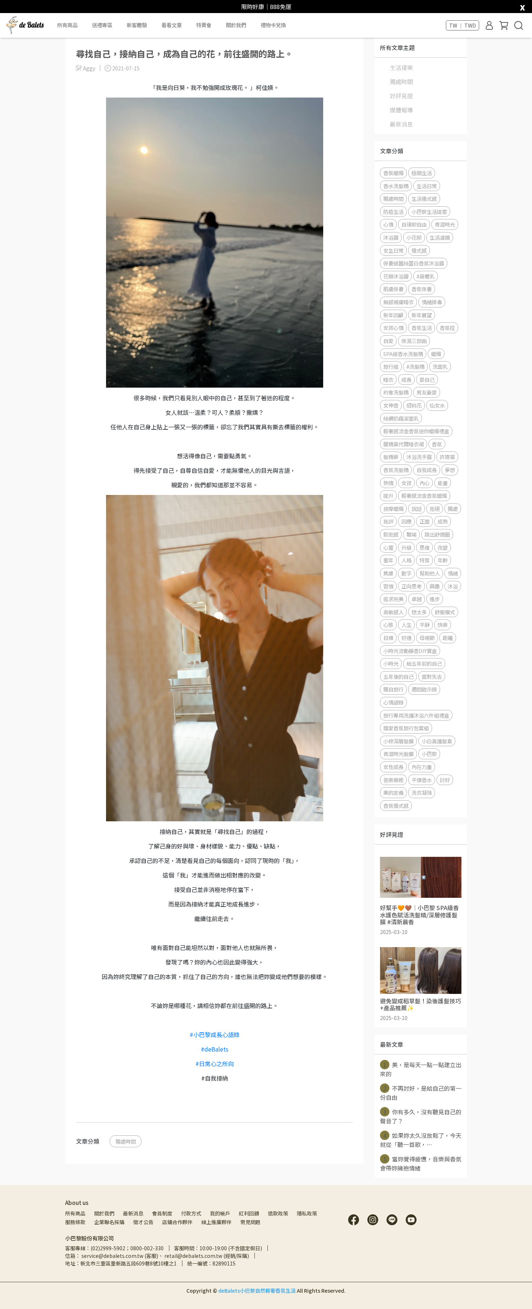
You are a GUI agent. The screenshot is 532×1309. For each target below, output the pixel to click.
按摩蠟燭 (393, 508)
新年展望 (421, 315)
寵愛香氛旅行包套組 (406, 728)
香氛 (437, 444)
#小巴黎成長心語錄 (215, 1034)
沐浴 (453, 586)
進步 (435, 599)
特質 (424, 560)
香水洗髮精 (396, 186)
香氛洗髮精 (396, 470)
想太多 (419, 612)
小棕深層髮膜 (398, 741)
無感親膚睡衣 (398, 302)
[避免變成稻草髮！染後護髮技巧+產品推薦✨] (420, 970)
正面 (424, 521)
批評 (388, 521)
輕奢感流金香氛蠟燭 (424, 495)
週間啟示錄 (424, 689)
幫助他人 (429, 573)
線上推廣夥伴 (216, 1222)
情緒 (453, 573)
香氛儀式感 (396, 805)
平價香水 (421, 780)
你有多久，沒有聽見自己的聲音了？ (420, 1116)
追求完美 (393, 599)
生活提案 (401, 67)
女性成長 (393, 767)
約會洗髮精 (396, 392)
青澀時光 (445, 224)
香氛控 (447, 327)
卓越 (416, 599)
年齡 (443, 560)
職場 (411, 534)
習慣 (388, 586)
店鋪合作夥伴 (177, 1222)
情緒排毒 (432, 302)
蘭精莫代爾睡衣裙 (403, 444)
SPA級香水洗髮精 (403, 354)
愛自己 (427, 379)
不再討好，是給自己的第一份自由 (420, 1093)
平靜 (424, 624)
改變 (443, 547)
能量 (443, 483)
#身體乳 (426, 276)
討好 (445, 780)
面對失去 (432, 676)
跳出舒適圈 (437, 534)
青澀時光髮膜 (398, 753)
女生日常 (393, 250)
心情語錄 (393, 702)
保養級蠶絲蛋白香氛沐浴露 (413, 263)
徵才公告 (143, 1222)
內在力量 (421, 767)
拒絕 (435, 508)
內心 (424, 483)
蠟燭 (436, 354)
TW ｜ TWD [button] (462, 25)
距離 (448, 637)
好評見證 (401, 95)
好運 (406, 637)
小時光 (390, 663)
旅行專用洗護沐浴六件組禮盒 (416, 715)
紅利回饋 (249, 1213)
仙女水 (437, 405)
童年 (388, 560)
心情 (388, 224)
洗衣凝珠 (421, 792)
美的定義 (393, 792)
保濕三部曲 (414, 340)
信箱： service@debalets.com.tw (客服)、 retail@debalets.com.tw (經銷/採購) (157, 1255)
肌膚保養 (393, 289)
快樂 (443, 624)
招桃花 (414, 405)
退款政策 (278, 1213)
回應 (406, 521)
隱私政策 (307, 1213)
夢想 (450, 470)
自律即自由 (414, 224)
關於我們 (104, 1213)
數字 (406, 573)
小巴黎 (429, 753)
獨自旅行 (393, 689)
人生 (406, 624)
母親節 (427, 637)
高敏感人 (393, 612)
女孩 (406, 483)
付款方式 (191, 1213)
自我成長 (427, 470)
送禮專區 (102, 25)
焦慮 (388, 573)
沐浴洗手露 (419, 457)
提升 (388, 495)
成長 (406, 379)
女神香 (390, 405)
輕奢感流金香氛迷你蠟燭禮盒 (416, 431)
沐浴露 (390, 237)
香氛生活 (421, 327)
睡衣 (388, 379)
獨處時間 (125, 1141)
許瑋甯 (447, 457)
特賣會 (203, 25)
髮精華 (390, 457)
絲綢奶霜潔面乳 (401, 418)
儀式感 (419, 250)
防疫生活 (393, 211)
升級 (406, 547)
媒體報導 (401, 110)
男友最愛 (427, 392)
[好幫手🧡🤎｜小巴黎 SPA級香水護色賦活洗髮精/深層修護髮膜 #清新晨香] (420, 877)
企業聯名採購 (109, 1222)
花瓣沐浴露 (396, 276)
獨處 (453, 508)
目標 (388, 637)
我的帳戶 (220, 1213)
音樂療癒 (393, 780)
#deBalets (214, 1049)
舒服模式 (445, 612)
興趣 (435, 586)
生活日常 (427, 186)
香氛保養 (421, 289)
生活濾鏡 (440, 237)
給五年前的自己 (424, 663)
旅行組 (390, 366)
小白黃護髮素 (437, 741)
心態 (388, 624)
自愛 (388, 340)
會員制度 (162, 1213)
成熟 (443, 521)
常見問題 (250, 1222)
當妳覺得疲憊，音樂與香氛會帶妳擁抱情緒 (420, 1163)
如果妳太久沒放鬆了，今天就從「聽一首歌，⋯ (420, 1140)
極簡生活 (421, 173)
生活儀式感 (424, 198)
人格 (406, 560)
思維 (424, 547)
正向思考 (411, 586)
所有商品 (75, 1213)
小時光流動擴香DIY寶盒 (410, 650)
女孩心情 (393, 327)
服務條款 (75, 1222)
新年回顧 (393, 315)
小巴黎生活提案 (429, 211)
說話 (416, 508)
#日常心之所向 (214, 1063)
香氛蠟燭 (393, 173)
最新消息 (401, 124)
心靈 (388, 547)
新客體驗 (137, 25)
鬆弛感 (390, 534)
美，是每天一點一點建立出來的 (420, 1069)
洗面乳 (440, 366)
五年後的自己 (398, 676)
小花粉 (414, 237)
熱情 (388, 483)
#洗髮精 (415, 366)
